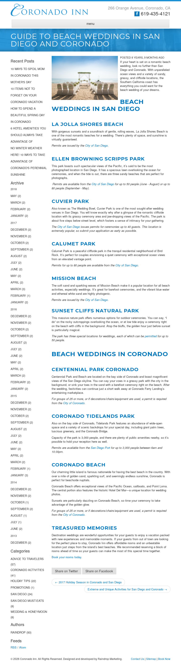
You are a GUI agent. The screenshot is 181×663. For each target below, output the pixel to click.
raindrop (18, 632)
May (14, 196)
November (19, 236)
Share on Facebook (99, 571)
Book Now (164, 659)
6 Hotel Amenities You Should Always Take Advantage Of (28, 135)
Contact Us (137, 659)
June (14, 269)
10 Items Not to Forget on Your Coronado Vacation (26, 95)
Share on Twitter (66, 571)
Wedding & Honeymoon (29, 612)
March (16, 202)
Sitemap (151, 659)
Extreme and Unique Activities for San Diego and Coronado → (127, 589)
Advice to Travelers (27, 559)
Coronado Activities (27, 570)
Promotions (20, 587)
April (15, 282)
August (17, 256)
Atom (22, 647)
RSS (14, 647)
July (14, 262)
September (20, 249)
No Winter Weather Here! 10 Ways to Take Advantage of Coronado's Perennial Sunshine (29, 161)
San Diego (19, 594)
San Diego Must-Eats (27, 601)
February (18, 209)
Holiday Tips (20, 581)
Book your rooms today (66, 557)
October (18, 243)
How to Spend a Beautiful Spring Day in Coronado (28, 115)
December (19, 229)
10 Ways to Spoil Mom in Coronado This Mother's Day (28, 75)
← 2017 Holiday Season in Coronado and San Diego (88, 582)
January (17, 216)
